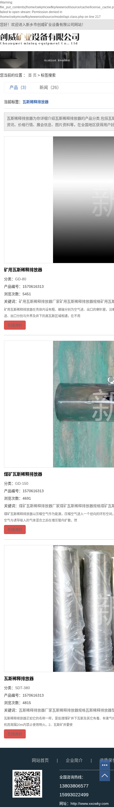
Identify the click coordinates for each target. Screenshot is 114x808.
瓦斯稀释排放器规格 (69, 710)
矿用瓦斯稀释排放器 (23, 270)
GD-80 (20, 279)
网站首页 (40, 760)
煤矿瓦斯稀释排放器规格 (80, 506)
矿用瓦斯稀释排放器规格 (80, 301)
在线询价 (14, 325)
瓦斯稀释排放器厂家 (35, 710)
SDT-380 (22, 688)
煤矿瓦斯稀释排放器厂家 (39, 506)
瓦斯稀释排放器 (19, 678)
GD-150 (21, 483)
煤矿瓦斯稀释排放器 (23, 474)
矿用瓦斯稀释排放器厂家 (39, 301)
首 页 (32, 75)
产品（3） (19, 87)
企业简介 (74, 760)
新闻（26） (50, 87)
